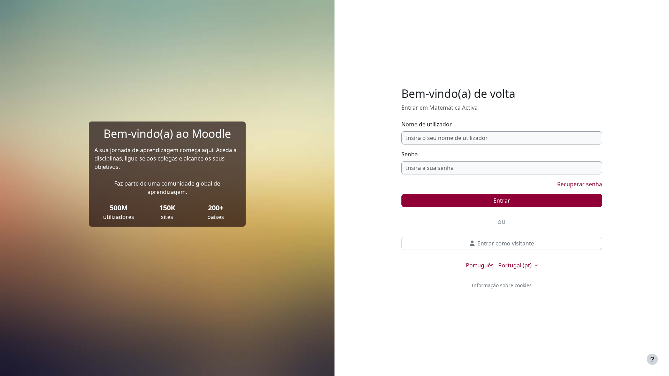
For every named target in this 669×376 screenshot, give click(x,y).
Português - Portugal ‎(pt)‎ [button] (499, 265)
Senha (409, 154)
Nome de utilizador (426, 124)
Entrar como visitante (505, 243)
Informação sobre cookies (502, 285)
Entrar (501, 200)
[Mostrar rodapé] (652, 359)
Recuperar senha (579, 184)
